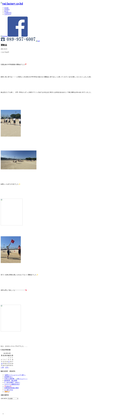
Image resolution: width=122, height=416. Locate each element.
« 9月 (2, 367)
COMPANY (8, 12)
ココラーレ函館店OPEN (12, 384)
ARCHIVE (4, 398)
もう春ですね (8, 390)
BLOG (6, 11)
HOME (6, 8)
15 (9, 361)
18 (1, 363)
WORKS (7, 9)
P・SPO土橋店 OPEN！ (12, 382)
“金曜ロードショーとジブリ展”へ (15, 375)
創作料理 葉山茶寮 (10, 380)
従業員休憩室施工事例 (11, 388)
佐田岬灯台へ (8, 377)
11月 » (7, 367)
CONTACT (7, 14)
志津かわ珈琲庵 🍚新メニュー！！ (16, 378)
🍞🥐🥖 (7, 391)
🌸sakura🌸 (8, 386)
